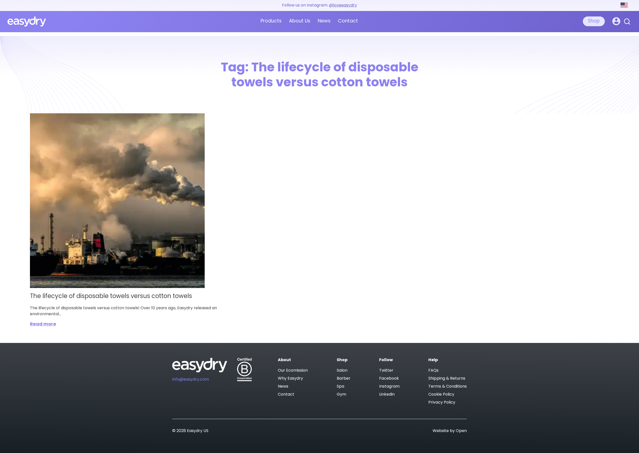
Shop (594, 21)
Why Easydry (290, 379)
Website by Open (450, 431)
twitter (386, 371)
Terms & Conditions (447, 387)
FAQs (433, 371)
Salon (342, 371)
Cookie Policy (441, 395)
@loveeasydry (343, 5)
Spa (340, 387)
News (324, 21)
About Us (299, 21)
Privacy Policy (441, 403)
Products (271, 21)
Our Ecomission (293, 371)
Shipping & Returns (446, 379)
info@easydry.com (190, 380)
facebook (389, 379)
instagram (389, 387)
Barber (343, 379)
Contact (348, 21)
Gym (341, 395)
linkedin (387, 395)
